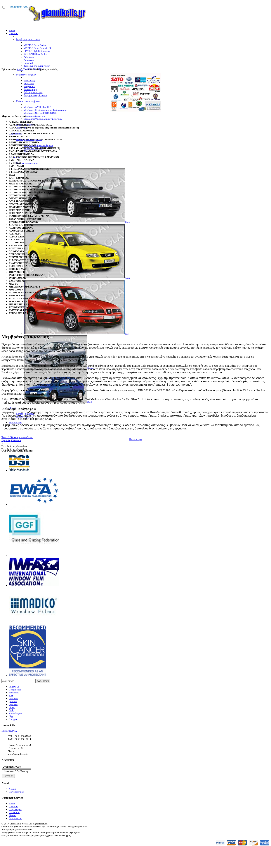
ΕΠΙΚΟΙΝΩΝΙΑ (9, 730)
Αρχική (20, 69)
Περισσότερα (135, 439)
